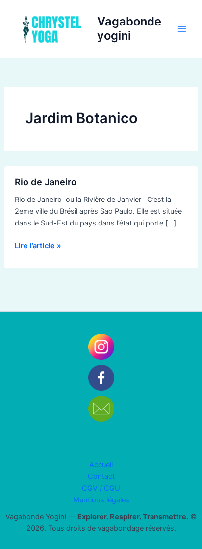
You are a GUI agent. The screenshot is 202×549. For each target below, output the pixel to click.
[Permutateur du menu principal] (182, 29)
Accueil (101, 464)
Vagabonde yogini (129, 28)
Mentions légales (101, 500)
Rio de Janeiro (45, 181)
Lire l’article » (38, 245)
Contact (101, 476)
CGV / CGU (101, 488)
